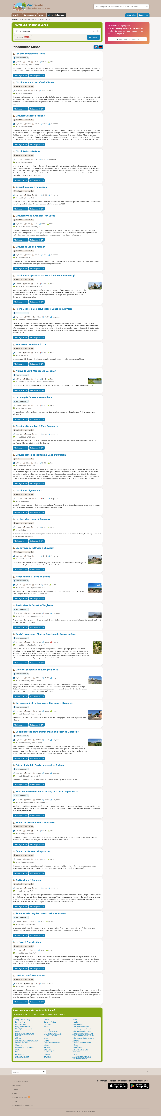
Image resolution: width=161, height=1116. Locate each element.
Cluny (17, 1052)
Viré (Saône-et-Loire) (80, 1059)
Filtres (24, 37)
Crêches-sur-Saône (22, 1056)
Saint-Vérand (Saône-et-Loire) (83, 1038)
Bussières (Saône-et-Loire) (24, 1033)
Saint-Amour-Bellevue (81, 1027)
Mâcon (46, 1045)
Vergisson (76, 1052)
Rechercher (93, 37)
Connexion (143, 15)
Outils (16, 15)
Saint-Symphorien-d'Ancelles (83, 1036)
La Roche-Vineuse (50, 1036)
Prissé (75, 1020)
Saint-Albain (77, 1024)
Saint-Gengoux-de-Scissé (82, 1029)
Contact (15, 1101)
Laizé (46, 1038)
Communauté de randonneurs (23, 1105)
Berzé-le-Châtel (21, 1024)
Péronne (47, 1054)
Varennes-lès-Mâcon (80, 1049)
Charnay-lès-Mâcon (22, 1043)
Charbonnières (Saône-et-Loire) (26, 1040)
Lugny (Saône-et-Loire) (52, 1043)
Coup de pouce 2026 (19, 1097)
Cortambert (19, 1054)
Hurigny (47, 1029)
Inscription (131, 15)
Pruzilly (75, 1022)
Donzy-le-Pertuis (50, 1022)
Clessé (17, 1049)
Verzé (75, 1054)
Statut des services (73, 1112)
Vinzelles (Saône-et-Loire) (82, 1056)
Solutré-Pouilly (78, 1047)
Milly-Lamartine (49, 1049)
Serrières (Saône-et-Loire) (82, 1043)
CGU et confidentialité (20, 1081)
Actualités (15, 1093)
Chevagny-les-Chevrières (24, 1047)
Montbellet (48, 1052)
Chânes (18, 1038)
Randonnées (29, 15)
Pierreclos (47, 1056)
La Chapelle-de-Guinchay (53, 1033)
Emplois (15, 1089)
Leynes (46, 1040)
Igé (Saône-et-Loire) (51, 1031)
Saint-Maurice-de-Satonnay (83, 1033)
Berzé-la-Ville (20, 1022)
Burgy (17, 1031)
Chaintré (18, 1036)
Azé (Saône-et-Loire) (22, 1020)
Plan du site (16, 1085)
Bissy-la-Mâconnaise (22, 1027)
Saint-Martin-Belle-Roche (82, 1031)
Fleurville (47, 1024)
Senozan (76, 1040)
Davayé (46, 1020)
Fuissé (46, 1027)
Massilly (47, 1047)
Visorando (15, 19)
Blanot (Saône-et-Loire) (23, 1029)
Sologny (75, 1045)
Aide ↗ (42, 15)
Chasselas (19, 1045)
